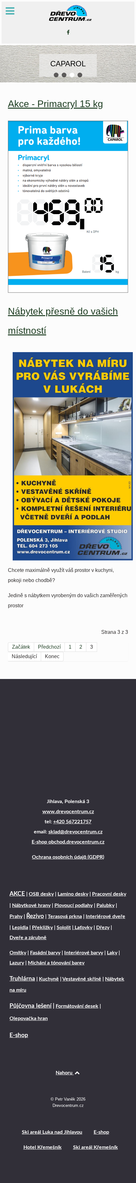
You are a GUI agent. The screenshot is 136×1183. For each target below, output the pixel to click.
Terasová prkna (65, 916)
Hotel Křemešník (42, 1147)
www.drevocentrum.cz (68, 811)
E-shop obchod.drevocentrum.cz (68, 841)
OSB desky (41, 894)
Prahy (15, 916)
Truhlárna (22, 979)
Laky (112, 952)
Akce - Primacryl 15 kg (55, 103)
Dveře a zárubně (27, 937)
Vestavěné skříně (81, 979)
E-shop (18, 1035)
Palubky (105, 905)
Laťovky (82, 927)
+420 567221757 (72, 821)
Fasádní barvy (45, 952)
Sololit (64, 927)
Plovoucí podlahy (73, 905)
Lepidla (20, 927)
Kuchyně (49, 979)
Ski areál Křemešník (95, 1147)
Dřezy (102, 927)
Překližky (42, 927)
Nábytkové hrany (31, 905)
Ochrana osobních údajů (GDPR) (68, 857)
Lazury (16, 962)
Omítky (17, 952)
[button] (56, 75)
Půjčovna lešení (30, 1006)
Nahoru (65, 1072)
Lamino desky (73, 894)
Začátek (21, 647)
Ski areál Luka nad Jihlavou (52, 1132)
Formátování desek (77, 1006)
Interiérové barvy (83, 952)
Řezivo (35, 916)
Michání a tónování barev (56, 962)
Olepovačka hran (28, 1018)
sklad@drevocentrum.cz (75, 831)
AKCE (17, 894)
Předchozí (49, 647)
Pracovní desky (109, 894)
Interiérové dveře (105, 916)
